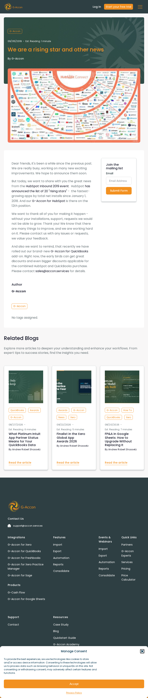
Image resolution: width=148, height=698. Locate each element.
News (61, 417)
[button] (142, 651)
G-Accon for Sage (20, 575)
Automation (61, 558)
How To (127, 410)
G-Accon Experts (127, 553)
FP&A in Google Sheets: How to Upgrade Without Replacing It (118, 439)
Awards (34, 410)
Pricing (125, 569)
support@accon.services (28, 525)
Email (109, 173)
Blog (56, 631)
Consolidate (61, 571)
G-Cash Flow (16, 592)
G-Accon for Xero (20, 545)
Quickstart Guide (64, 638)
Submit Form (119, 191)
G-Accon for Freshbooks (24, 558)
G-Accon (14, 31)
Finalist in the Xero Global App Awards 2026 (71, 437)
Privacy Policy (74, 692)
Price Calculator (128, 577)
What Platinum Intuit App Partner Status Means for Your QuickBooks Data (24, 439)
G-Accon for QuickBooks (69, 251)
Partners (127, 545)
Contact (13, 625)
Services (127, 562)
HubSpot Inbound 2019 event (47, 186)
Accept (74, 684)
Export (57, 551)
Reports (58, 564)
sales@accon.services (52, 271)
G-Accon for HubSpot (48, 201)
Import (57, 545)
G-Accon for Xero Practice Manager (26, 567)
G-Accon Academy (66, 644)
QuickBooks (17, 410)
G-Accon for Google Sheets (26, 599)
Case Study (61, 625)
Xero (72, 417)
